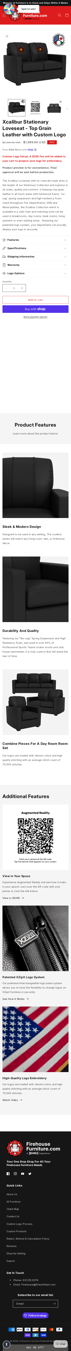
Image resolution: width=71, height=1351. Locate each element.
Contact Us (13, 1216)
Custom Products (17, 1231)
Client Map (13, 1209)
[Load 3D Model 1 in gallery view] (54, 107)
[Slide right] (67, 108)
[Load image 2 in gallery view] (35, 107)
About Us (12, 1194)
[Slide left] (3, 108)
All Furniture (14, 1201)
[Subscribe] (54, 1304)
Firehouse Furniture (29, 1341)
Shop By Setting (16, 1253)
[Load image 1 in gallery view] (16, 107)
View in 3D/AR (11, 898)
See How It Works (13, 998)
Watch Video (10, 1100)
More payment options (35, 317)
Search (11, 1261)
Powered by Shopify (50, 1341)
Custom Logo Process (19, 1224)
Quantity (7, 281)
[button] (4, 15)
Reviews (12, 1246)
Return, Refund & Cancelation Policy (28, 1238)
